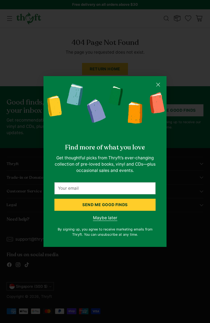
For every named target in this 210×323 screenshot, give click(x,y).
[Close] (158, 84)
